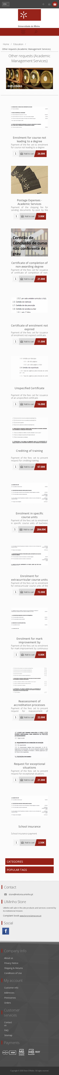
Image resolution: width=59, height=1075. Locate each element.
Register (43, 4)
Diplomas (15, 86)
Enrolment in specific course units (29, 515)
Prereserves (10, 997)
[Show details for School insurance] (29, 806)
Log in (49, 4)
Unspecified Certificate (29, 388)
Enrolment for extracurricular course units (29, 577)
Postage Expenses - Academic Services (29, 202)
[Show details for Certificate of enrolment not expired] (29, 305)
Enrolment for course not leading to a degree (29, 139)
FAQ (6, 1030)
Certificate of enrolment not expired (29, 327)
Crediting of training (29, 451)
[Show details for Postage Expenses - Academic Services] (29, 179)
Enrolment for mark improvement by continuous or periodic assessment (29, 644)
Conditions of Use (13, 973)
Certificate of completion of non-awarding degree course (29, 266)
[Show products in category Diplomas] (29, 78)
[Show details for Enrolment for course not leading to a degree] (29, 117)
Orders (7, 1002)
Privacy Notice (11, 963)
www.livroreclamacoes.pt (30, 915)
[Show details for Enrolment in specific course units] (29, 493)
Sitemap (8, 1035)
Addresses (9, 992)
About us (8, 958)
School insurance (29, 826)
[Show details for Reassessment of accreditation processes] (29, 680)
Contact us (8, 1024)
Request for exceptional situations (29, 765)
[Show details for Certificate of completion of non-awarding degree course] (29, 242)
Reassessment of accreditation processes (29, 703)
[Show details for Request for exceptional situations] (29, 743)
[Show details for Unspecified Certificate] (29, 367)
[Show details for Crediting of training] (29, 430)
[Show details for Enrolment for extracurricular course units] (29, 555)
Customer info (11, 987)
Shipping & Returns (13, 968)
